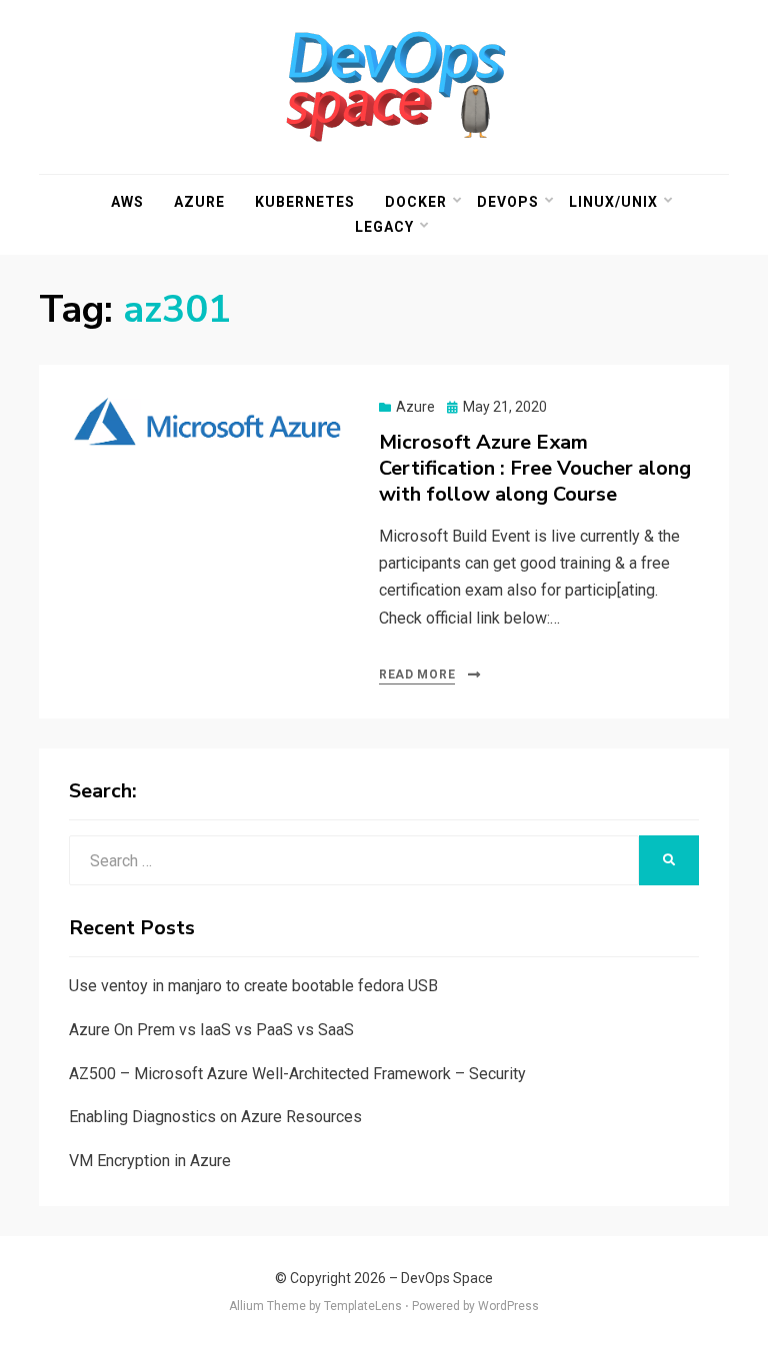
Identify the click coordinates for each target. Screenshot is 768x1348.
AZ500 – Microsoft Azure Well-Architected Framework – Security (297, 1073)
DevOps (508, 202)
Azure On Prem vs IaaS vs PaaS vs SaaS (211, 1029)
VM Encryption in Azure (150, 1160)
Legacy (384, 227)
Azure (199, 202)
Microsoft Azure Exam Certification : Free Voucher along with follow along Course (535, 468)
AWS (127, 202)
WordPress (508, 1306)
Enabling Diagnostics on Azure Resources (215, 1116)
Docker (416, 202)
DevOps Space (447, 1278)
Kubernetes (305, 202)
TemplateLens (363, 1306)
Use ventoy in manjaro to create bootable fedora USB (253, 985)
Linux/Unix (613, 202)
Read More (417, 674)
